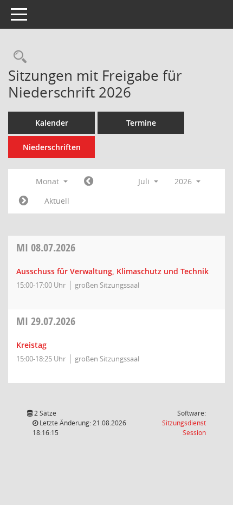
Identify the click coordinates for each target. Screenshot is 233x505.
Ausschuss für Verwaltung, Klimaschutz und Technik (112, 271)
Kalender (51, 123)
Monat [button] (48, 181)
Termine (141, 123)
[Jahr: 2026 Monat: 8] (23, 201)
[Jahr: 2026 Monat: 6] (88, 181)
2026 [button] (184, 181)
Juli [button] (145, 181)
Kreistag (31, 345)
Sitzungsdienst (184, 427)
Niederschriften (52, 147)
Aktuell (56, 201)
